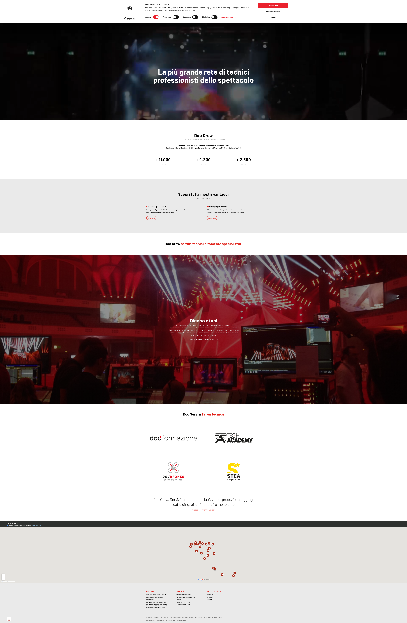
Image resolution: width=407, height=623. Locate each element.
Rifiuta (273, 18)
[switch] (176, 17)
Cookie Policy (175, 620)
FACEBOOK (195, 510)
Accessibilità (183, 620)
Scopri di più (151, 218)
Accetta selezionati (273, 11)
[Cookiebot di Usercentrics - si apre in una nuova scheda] (130, 18)
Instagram (210, 597)
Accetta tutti (273, 5)
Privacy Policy (167, 620)
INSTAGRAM (204, 510)
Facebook (210, 594)
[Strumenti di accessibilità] (9, 619)
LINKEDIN (212, 510)
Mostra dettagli (227, 17)
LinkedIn (209, 599)
